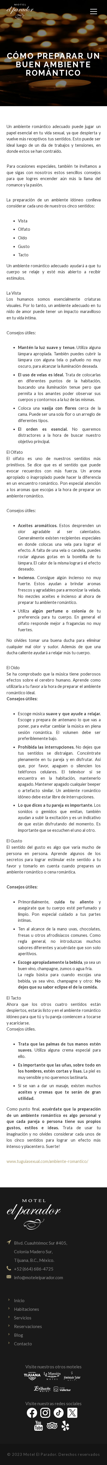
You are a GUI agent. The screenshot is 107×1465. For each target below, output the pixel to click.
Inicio (19, 1300)
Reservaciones (28, 1326)
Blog (18, 1335)
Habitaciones (26, 1309)
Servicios (22, 1317)
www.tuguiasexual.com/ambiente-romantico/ (47, 1161)
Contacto (23, 1343)
